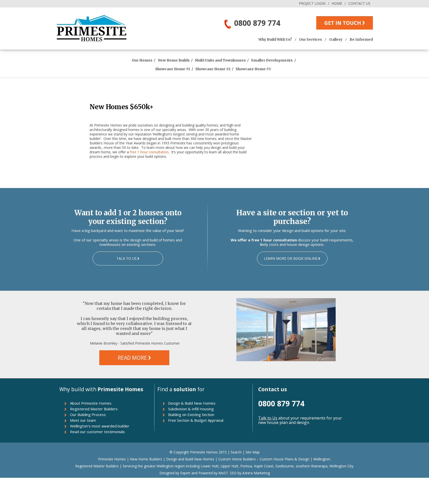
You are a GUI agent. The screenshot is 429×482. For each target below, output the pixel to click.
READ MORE (132, 357)
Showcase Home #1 (172, 69)
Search (236, 452)
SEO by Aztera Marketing (250, 473)
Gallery (335, 39)
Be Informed (361, 39)
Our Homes (142, 60)
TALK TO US (126, 258)
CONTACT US (359, 3)
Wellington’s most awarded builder (99, 425)
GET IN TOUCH (342, 22)
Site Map (253, 452)
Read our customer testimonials (97, 431)
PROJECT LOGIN (312, 3)
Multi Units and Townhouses (220, 60)
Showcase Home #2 (212, 69)
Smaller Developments (272, 60)
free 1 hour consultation (149, 152)
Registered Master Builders (94, 408)
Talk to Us (267, 418)
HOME (337, 3)
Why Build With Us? (275, 39)
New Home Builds (174, 60)
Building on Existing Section (191, 414)
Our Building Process (88, 414)
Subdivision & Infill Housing (191, 408)
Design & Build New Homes (191, 403)
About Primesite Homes (90, 403)
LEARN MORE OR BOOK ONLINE (291, 258)
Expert (184, 473)
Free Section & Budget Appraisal (195, 420)
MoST (223, 473)
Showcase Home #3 (253, 69)
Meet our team (83, 420)
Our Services (310, 39)
